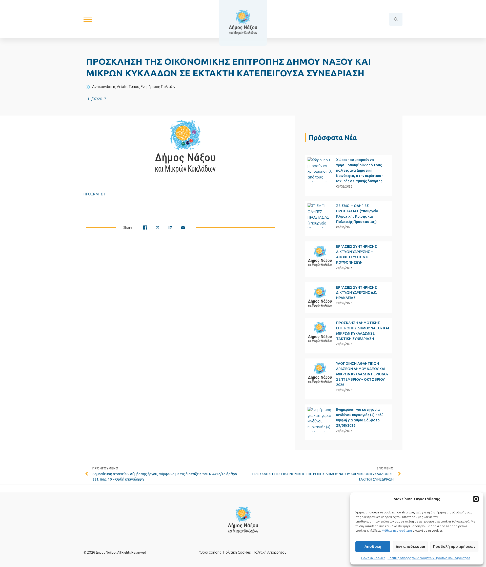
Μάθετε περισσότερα (397, 530)
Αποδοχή (372, 546)
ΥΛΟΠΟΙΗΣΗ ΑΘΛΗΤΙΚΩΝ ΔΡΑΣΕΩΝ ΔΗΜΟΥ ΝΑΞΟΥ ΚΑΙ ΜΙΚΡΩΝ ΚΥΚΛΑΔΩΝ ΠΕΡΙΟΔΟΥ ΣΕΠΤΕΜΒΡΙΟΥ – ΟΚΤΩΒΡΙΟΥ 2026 (362, 374)
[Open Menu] (88, 19)
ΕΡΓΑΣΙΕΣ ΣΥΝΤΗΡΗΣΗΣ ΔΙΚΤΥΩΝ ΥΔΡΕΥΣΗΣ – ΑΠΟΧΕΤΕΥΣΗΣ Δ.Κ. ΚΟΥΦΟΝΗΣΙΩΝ (356, 254)
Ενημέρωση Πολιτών (158, 86)
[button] (475, 499)
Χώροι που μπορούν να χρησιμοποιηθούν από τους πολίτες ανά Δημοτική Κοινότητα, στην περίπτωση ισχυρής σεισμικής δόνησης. (359, 170)
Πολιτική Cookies (373, 557)
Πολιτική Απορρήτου (270, 552)
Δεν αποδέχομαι (410, 546)
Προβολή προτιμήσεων (454, 546)
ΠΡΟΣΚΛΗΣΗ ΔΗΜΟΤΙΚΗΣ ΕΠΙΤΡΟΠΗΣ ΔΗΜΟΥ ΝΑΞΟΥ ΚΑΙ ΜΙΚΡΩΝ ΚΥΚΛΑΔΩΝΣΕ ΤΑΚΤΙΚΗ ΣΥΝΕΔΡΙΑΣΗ (362, 331)
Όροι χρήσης (210, 552)
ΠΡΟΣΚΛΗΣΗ (94, 194)
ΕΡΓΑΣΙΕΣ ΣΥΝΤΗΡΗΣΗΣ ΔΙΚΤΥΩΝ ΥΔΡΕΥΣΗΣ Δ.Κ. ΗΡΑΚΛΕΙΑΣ (356, 292)
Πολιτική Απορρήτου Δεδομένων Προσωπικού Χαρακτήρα (429, 557)
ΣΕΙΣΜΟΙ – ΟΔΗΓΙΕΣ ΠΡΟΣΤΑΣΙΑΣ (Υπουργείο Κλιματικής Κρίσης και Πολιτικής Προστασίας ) (357, 214)
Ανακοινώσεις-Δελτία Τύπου (115, 86)
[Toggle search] (395, 19)
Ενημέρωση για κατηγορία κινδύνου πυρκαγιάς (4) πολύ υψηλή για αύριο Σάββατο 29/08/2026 (359, 417)
